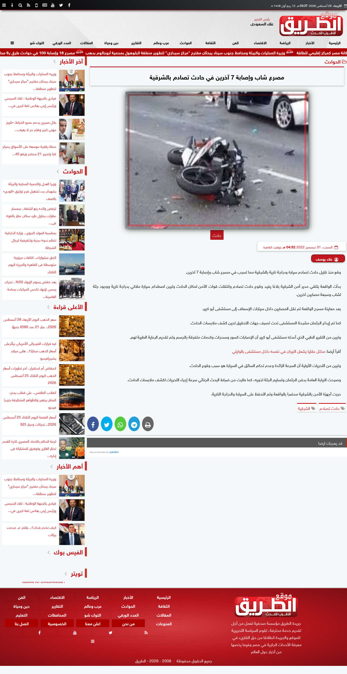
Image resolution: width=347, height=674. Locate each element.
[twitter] (61, 5)
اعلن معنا (92, 623)
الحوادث (186, 42)
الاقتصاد (260, 42)
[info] (12, 5)
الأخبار (310, 42)
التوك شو (37, 42)
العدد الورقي (62, 42)
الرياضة (285, 42)
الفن (235, 42)
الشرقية (304, 407)
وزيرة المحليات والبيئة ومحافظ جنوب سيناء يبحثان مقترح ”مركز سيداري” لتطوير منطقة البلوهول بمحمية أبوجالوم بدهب (207, 52)
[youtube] (53, 5)
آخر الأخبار (71, 60)
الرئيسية (335, 42)
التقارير (136, 42)
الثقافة (211, 42)
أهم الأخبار (70, 465)
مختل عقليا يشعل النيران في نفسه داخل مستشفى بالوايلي (278, 350)
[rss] (28, 5)
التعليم (21, 614)
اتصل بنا (22, 623)
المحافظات (57, 614)
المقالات (86, 42)
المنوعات (164, 623)
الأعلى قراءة (68, 305)
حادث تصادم (330, 407)
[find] (20, 5)
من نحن (128, 623)
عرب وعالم (161, 42)
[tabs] (4, 5)
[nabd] (37, 5)
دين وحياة (111, 42)
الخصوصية (57, 623)
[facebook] (69, 5)
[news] (45, 5)
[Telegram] (134, 423)
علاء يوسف (324, 258)
